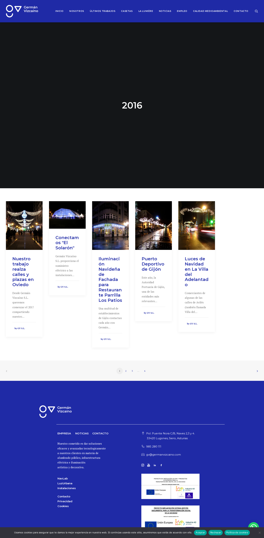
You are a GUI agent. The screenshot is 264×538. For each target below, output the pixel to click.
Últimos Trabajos (102, 11)
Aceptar (200, 532)
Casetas (127, 11)
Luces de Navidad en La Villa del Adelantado (197, 271)
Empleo (182, 11)
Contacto (241, 11)
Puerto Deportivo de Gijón (153, 264)
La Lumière (145, 11)
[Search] (256, 11)
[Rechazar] (259, 532)
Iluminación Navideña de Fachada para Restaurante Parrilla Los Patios (110, 279)
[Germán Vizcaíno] (22, 11)
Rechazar (215, 532)
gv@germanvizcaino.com (163, 454)
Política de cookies (237, 532)
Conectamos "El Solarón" (67, 243)
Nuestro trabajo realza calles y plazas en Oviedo (23, 271)
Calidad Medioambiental (210, 11)
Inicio (59, 11)
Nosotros (76, 11)
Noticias (165, 11)
